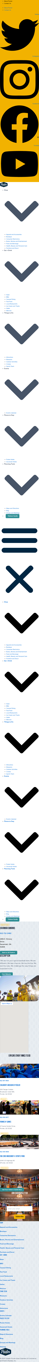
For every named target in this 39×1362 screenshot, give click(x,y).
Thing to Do (3, 1291)
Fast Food (9, 301)
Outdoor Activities (11, 362)
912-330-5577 (4, 1117)
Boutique (9, 236)
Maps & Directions (6, 1334)
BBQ (7, 297)
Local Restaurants (11, 304)
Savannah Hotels (11, 462)
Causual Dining (10, 299)
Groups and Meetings (13, 513)
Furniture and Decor (12, 248)
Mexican (8, 310)
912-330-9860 (4, 1151)
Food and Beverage (12, 243)
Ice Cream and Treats (13, 306)
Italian (8, 308)
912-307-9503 (4, 1080)
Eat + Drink (3, 1255)
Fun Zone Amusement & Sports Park (12, 1156)
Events (2, 1311)
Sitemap (3, 1347)
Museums (9, 359)
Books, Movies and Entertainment (16, 241)
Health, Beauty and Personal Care (16, 246)
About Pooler (8, 1)
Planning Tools (4, 1330)
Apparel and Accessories (14, 234)
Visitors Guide (13, 516)
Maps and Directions (12, 508)
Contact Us (7, 3)
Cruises (8, 364)
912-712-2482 (5, 933)
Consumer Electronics (13, 239)
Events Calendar (11, 413)
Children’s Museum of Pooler (10, 1085)
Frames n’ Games (5, 1121)
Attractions (9, 357)
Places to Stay (4, 1318)
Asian (8, 295)
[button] (19, 559)
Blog (7, 510)
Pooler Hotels (10, 459)
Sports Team (10, 366)
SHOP (1, 1223)
